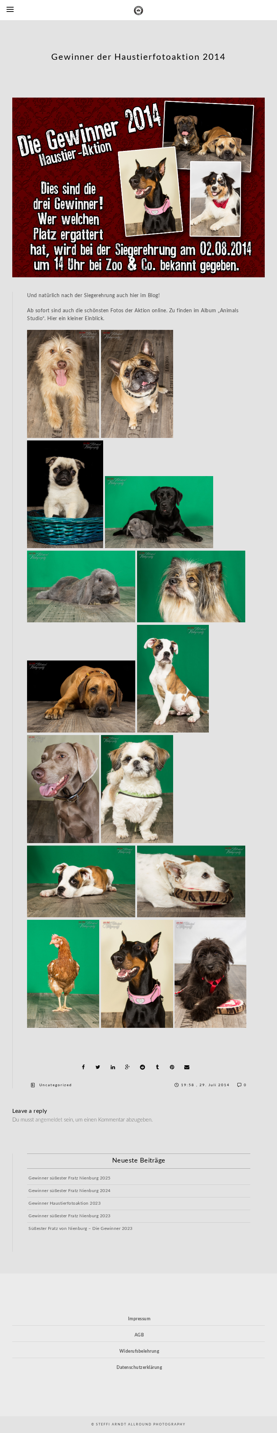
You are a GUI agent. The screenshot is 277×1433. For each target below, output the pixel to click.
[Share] (83, 1067)
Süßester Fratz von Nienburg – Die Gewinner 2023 (80, 1228)
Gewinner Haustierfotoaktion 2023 (64, 1203)
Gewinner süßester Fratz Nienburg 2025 (69, 1178)
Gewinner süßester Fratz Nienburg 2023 (69, 1216)
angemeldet (48, 1120)
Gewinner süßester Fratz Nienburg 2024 (69, 1190)
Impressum (139, 1319)
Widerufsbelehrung (139, 1351)
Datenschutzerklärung (139, 1367)
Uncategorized (55, 1085)
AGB (139, 1335)
